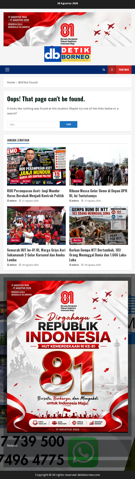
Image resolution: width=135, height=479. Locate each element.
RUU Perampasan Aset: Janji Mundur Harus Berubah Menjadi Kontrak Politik (35, 193)
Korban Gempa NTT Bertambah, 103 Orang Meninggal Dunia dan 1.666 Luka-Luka (98, 254)
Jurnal (26, 180)
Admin (13, 200)
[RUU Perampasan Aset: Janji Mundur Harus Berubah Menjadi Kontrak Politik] (36, 166)
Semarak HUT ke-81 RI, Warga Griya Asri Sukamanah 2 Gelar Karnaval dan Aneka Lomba (36, 254)
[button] (7, 69)
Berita (14, 180)
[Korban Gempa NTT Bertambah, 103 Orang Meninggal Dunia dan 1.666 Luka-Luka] (98, 225)
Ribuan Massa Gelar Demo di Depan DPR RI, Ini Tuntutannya (98, 193)
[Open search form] (104, 69)
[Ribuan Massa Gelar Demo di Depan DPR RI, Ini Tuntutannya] (98, 166)
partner (124, 69)
